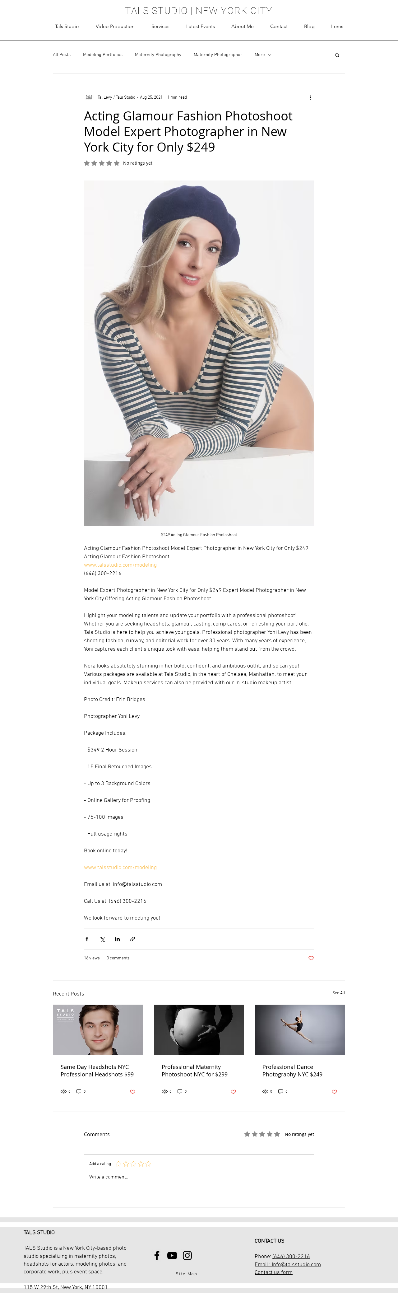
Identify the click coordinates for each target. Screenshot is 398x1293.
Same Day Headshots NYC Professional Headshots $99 (97, 1070)
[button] (160, 26)
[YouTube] (172, 1255)
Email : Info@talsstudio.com (288, 1265)
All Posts (62, 55)
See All (338, 993)
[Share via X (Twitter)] (102, 939)
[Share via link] (133, 939)
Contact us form (274, 1272)
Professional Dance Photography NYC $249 (292, 1070)
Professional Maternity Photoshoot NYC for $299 (195, 1070)
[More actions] (310, 97)
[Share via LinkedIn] (117, 939)
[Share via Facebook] (87, 939)
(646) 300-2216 (291, 1256)
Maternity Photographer (218, 55)
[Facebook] (157, 1255)
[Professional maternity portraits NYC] (199, 1030)
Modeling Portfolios (103, 55)
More (260, 55)
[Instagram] (187, 1255)
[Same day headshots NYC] (98, 1030)
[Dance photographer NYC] (300, 1030)
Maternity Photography (158, 55)
